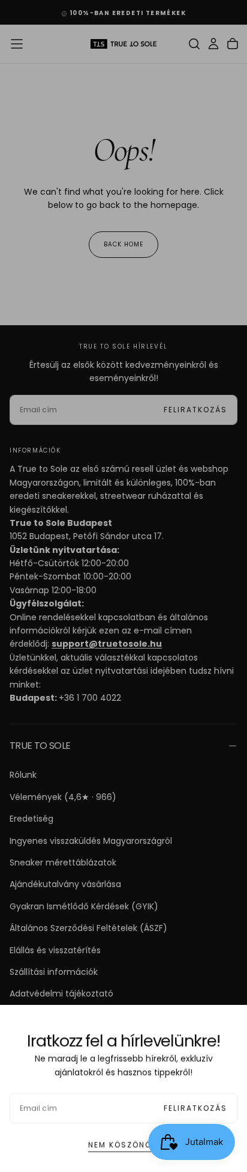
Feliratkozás (195, 1102)
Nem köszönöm (123, 1139)
